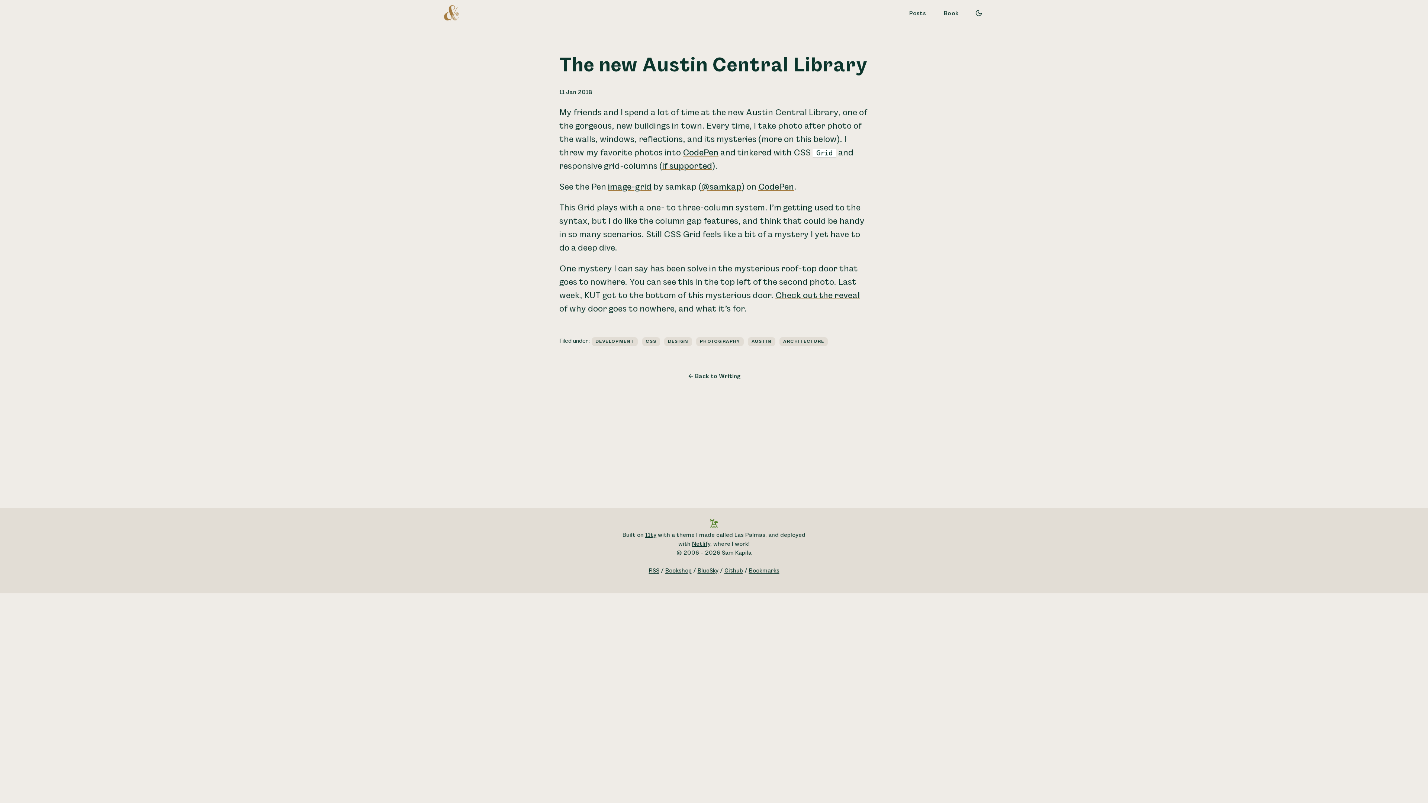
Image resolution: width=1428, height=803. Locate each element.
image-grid (630, 187)
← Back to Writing (714, 376)
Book (951, 13)
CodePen (700, 153)
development (614, 341)
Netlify (701, 544)
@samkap (721, 187)
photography (720, 341)
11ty (650, 535)
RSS (654, 570)
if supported (687, 166)
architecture (803, 341)
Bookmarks (764, 570)
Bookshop (678, 570)
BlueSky (708, 570)
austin (762, 341)
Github (733, 570)
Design (678, 341)
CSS (651, 341)
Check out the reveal (817, 295)
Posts (917, 13)
